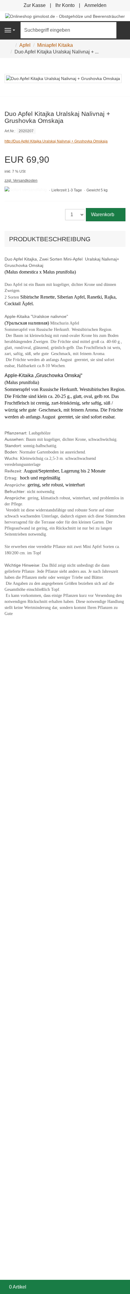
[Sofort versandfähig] (26, 190)
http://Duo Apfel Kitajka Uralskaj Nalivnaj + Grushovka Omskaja (56, 141)
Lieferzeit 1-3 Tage (66, 190)
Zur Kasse (35, 5)
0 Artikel (17, 1286)
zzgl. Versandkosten (21, 180)
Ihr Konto (65, 5)
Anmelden (95, 5)
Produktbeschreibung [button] (49, 238)
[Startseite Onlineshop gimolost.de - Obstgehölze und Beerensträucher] (65, 15)
